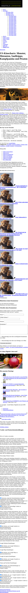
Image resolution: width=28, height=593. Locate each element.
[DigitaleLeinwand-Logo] (11, 7)
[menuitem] (15, 9)
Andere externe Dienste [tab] (5, 528)
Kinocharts (2, 49)
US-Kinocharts (18, 146)
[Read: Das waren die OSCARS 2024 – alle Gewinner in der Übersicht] (4, 388)
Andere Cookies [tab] (4, 568)
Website (2, 321)
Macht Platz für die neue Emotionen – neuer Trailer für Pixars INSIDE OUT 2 (15, 396)
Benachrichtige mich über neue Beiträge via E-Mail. (14, 340)
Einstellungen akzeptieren (6, 591)
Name (2, 314)
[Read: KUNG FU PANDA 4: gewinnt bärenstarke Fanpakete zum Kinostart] (4, 382)
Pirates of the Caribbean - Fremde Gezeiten (13, 145)
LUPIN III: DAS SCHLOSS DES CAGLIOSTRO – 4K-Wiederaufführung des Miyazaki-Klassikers (15, 377)
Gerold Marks (12, 143)
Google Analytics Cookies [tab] (6, 509)
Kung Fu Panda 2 (8, 109)
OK (1, 427)
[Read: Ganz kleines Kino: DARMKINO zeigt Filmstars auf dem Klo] (4, 399)
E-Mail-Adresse (4, 317)
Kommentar (3, 324)
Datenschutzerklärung (5, 589)
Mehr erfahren (5, 427)
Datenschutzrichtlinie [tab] (5, 583)
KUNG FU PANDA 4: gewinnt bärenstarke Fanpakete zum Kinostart (13, 384)
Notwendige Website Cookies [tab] (7, 455)
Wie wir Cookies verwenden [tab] (6, 436)
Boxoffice (9, 144)
